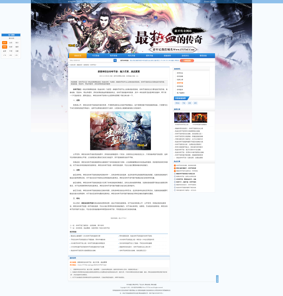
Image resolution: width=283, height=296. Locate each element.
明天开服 (131, 56)
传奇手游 (93, 65)
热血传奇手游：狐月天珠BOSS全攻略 (188, 150)
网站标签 (147, 284)
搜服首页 (77, 56)
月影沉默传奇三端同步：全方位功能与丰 (189, 139)
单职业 (177, 60)
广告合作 (141, 284)
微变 (137, 60)
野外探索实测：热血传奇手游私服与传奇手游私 (136, 236)
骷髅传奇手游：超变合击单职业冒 (186, 176)
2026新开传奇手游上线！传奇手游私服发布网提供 (88, 243)
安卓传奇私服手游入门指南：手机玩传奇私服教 (136, 243)
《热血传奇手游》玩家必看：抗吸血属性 (189, 158)
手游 (184, 103)
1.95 (166, 60)
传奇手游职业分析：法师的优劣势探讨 (188, 144)
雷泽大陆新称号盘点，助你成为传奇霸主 (189, 147)
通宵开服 (149, 56)
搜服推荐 (167, 56)
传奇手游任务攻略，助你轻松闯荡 (186, 165)
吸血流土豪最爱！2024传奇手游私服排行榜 (85, 236)
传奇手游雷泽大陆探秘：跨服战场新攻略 (189, 136)
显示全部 (11, 38)
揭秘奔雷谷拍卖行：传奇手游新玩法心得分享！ (136, 247)
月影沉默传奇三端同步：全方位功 (186, 190)
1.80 (164, 60)
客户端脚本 (181, 93)
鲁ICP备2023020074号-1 (156, 293)
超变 (146, 60)
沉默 (155, 60)
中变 (143, 60)
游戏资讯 (185, 56)
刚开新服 (113, 56)
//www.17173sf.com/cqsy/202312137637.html (91, 265)
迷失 (152, 60)
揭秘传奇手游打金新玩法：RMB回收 (187, 171)
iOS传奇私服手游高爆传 (200, 124)
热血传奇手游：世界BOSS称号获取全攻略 (189, 152)
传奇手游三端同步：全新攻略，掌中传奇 (90, 225)
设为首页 (206, 1)
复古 (131, 60)
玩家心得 (180, 79)
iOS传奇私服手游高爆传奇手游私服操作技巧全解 (87, 247)
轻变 (140, 60)
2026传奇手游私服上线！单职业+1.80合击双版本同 (137, 239)
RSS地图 (129, 284)
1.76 (161, 60)
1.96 (169, 60)
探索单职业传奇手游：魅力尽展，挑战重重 (92, 262)
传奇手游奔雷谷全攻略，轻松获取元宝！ (133, 250)
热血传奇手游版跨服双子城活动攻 (186, 187)
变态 (134, 60)
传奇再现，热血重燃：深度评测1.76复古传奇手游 (93, 228)
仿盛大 (173, 60)
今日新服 (95, 56)
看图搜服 (203, 56)
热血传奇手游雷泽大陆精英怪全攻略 (83, 250)
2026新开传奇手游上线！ (182, 124)
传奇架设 (180, 86)
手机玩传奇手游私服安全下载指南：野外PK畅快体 (88, 239)
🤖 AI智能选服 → (186, 60)
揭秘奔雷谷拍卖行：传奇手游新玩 (186, 185)
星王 (158, 60)
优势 (189, 103)
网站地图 (153, 284)
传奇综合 (180, 73)
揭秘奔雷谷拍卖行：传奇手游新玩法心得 (189, 128)
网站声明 (135, 284)
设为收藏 (212, 1)
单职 (4, 47)
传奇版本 (180, 89)
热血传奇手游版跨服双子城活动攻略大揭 (189, 142)
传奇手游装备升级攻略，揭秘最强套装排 (189, 155)
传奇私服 (129, 76)
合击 (149, 60)
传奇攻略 (180, 76)
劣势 (195, 103)
